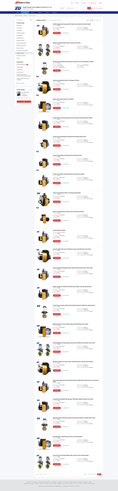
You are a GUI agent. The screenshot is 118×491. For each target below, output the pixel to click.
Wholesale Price (60, 482)
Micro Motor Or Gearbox (21, 55)
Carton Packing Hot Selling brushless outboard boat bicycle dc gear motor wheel (73, 267)
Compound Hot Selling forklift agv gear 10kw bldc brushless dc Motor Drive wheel (73, 399)
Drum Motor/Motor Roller (21, 43)
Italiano (51, 483)
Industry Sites (67, 482)
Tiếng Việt (85, 483)
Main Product (19, 25)
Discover (47, 12)
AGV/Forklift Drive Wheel (59, 230)
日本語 (70, 483)
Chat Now (25, 95)
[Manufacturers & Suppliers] (23, 2)
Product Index (80, 482)
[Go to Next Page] (100, 20)
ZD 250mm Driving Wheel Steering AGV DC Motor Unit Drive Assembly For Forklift (73, 61)
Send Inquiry (56, 33)
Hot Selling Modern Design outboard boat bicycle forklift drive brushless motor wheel (74, 342)
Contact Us (54, 12)
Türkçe (81, 483)
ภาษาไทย (77, 483)
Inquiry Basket (66, 33)
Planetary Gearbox (20, 48)
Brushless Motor (20, 35)
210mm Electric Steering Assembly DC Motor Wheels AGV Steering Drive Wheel (72, 117)
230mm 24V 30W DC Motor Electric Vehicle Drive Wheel (67, 43)
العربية (64, 483)
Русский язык (46, 483)
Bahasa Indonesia (91, 483)
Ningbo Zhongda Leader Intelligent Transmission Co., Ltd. (37, 7)
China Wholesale (54, 482)
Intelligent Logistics (20, 53)
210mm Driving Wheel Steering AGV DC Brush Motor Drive (67, 155)
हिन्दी (73, 483)
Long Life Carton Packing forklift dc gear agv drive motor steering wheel (71, 455)
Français (41, 483)
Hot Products (29, 482)
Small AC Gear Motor (21, 40)
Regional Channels (73, 482)
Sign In (72, 2)
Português (36, 483)
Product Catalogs (21, 83)
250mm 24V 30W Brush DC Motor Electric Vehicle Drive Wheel (68, 211)
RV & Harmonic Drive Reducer (22, 50)
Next (99, 474)
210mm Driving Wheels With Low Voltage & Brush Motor (67, 192)
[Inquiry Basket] (89, 2)
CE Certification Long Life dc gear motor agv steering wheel (67, 436)
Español (32, 483)
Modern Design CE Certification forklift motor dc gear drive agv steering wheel (72, 286)
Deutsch (55, 483)
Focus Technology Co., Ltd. (50, 486)
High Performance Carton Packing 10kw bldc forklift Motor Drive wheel (70, 324)
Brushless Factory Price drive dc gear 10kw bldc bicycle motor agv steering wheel (73, 361)
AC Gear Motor (19, 28)
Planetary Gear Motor (21, 33)
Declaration (72, 486)
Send (24, 101)
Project (18, 58)
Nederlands (59, 483)
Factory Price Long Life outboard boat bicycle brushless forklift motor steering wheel (74, 305)
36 (43, 474)
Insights (90, 482)
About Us (33, 12)
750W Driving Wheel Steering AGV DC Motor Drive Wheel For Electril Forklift (72, 24)
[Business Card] (30, 90)
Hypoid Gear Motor (20, 38)
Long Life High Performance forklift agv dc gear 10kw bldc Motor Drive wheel (72, 249)
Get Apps (94, 2)
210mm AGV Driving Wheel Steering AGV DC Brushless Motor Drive (69, 136)
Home (18, 12)
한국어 (67, 483)
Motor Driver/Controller (21, 45)
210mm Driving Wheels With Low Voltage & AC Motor (66, 80)
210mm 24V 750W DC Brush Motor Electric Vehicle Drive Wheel (68, 174)
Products (25, 12)
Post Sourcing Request (98, 8)
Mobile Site (85, 482)
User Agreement (66, 486)
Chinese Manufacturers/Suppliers (44, 482)
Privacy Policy (77, 486)
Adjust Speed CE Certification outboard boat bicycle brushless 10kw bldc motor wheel (74, 417)
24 (40, 474)
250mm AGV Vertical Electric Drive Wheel (63, 99)
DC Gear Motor (19, 30)
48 (45, 474)
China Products (35, 482)
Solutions (40, 12)
